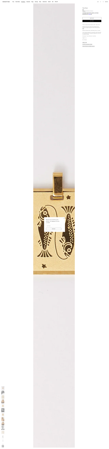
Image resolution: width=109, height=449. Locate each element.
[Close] (63, 218)
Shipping (83, 10)
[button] (98, 1)
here (83, 28)
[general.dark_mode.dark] (101, 1)
